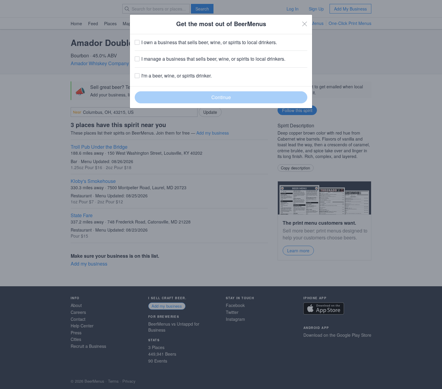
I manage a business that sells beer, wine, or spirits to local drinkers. (213, 59)
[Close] (304, 23)
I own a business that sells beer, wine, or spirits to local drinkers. (209, 42)
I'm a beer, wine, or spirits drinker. (176, 75)
